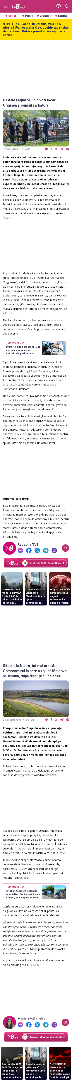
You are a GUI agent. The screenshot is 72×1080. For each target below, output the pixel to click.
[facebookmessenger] (46, 149)
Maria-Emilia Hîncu (32, 1019)
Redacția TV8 (28, 544)
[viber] (67, 149)
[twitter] (56, 149)
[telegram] (62, 149)
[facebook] (51, 149)
